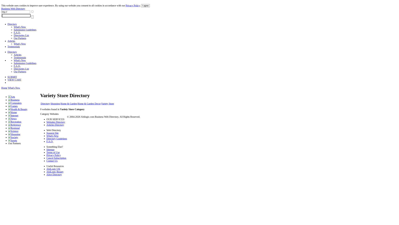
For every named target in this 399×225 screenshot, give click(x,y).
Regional (15, 128)
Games (14, 106)
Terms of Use (53, 152)
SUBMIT (12, 77)
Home (4, 88)
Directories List (21, 35)
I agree (145, 6)
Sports (14, 140)
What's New (20, 27)
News (14, 118)
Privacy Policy (133, 5)
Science (14, 131)
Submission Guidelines (25, 29)
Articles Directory (55, 125)
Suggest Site (52, 133)
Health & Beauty (19, 109)
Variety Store (107, 103)
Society (14, 137)
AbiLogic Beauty (55, 171)
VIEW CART (14, 79)
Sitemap (50, 149)
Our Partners (20, 38)
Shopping (15, 134)
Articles (11, 41)
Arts (13, 96)
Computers (16, 103)
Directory (12, 24)
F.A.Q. (17, 32)
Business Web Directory (13, 8)
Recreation (16, 121)
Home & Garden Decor (89, 103)
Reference (16, 125)
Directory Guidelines (56, 138)
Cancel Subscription (56, 158)
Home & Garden (68, 103)
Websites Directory (55, 122)
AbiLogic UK (53, 169)
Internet (14, 115)
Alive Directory (54, 174)
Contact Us (52, 161)
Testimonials (13, 46)
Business (15, 100)
